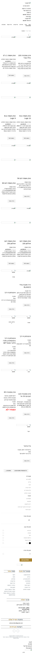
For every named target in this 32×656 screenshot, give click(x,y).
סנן (29, 520)
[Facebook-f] (18, 631)
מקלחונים (28, 498)
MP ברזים (28, 479)
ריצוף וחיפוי (28, 509)
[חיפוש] (3, 6)
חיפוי (30, 484)
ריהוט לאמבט (28, 504)
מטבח (29, 495)
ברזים (29, 482)
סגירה (28, 37)
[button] (26, 560)
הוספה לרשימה (29, 72)
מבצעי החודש (27, 493)
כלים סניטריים (27, 490)
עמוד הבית (28, 30)
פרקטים (29, 501)
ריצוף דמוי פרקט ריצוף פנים (24, 506)
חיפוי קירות (28, 487)
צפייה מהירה (29, 79)
